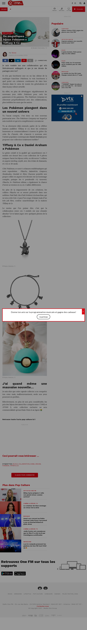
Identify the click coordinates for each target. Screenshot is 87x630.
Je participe (43, 317)
